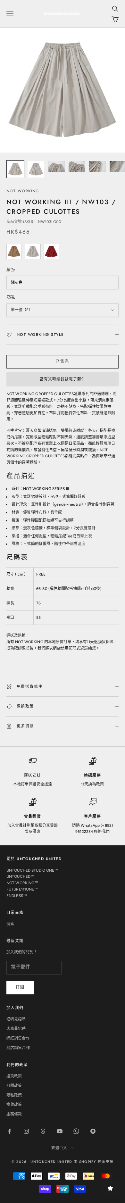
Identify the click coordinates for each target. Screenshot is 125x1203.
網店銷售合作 (18, 1048)
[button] (62, 379)
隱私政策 (14, 1095)
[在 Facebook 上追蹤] (9, 1131)
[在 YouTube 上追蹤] (59, 1131)
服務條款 (14, 1114)
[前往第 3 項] (56, 166)
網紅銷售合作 (18, 1038)
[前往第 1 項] (15, 169)
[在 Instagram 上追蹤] (26, 1131)
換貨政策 (14, 1104)
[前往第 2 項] (36, 169)
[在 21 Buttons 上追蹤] (93, 1131)
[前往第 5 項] (97, 166)
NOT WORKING (22, 191)
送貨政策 (14, 1076)
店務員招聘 (16, 1028)
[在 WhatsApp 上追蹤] (76, 1131)
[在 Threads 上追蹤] (43, 1131)
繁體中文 (59, 1147)
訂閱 (20, 987)
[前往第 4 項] (77, 166)
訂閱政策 (14, 1085)
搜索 (10, 924)
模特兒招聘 (16, 1019)
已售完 (62, 361)
